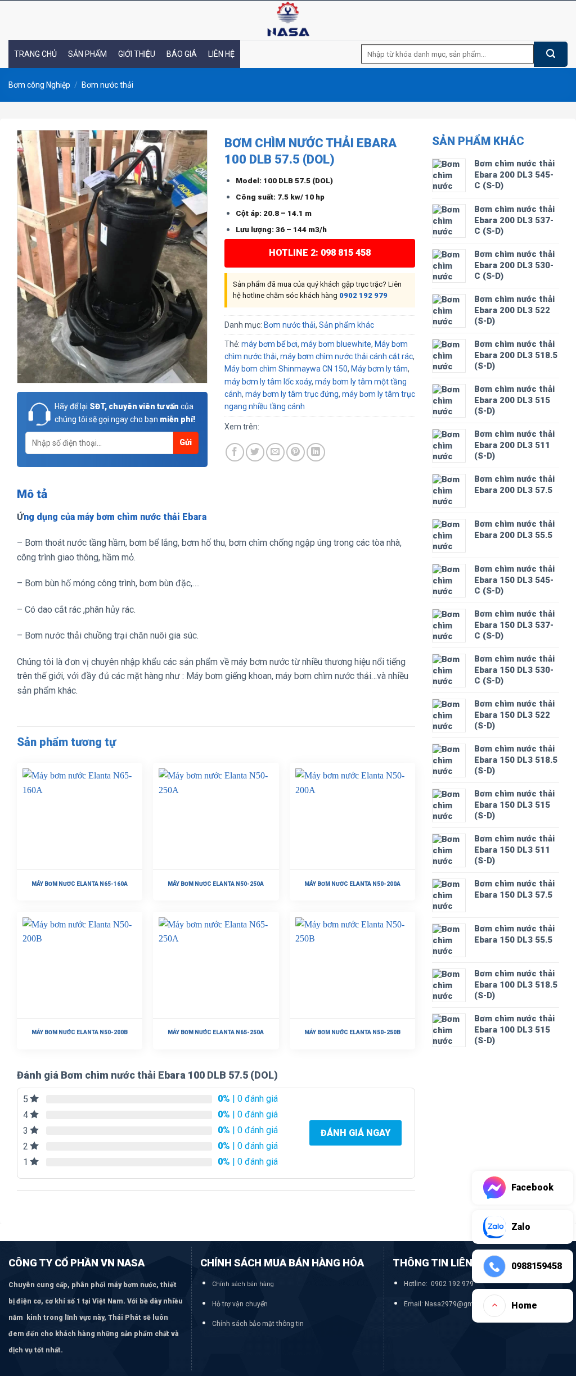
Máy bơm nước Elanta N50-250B (352, 1032)
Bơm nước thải (107, 84)
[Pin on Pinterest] (295, 452)
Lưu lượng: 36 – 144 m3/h (281, 229)
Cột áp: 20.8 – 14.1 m (274, 213)
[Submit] (551, 54)
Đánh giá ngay (355, 1133)
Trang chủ (35, 53)
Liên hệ (221, 53)
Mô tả (32, 494)
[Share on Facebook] (235, 452)
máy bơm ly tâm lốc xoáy (268, 381)
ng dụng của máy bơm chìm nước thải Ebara (115, 517)
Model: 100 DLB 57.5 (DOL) (284, 180)
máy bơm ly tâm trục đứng (292, 394)
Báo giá (181, 53)
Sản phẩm (87, 53)
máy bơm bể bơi (269, 344)
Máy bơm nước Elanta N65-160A (80, 884)
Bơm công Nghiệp (39, 84)
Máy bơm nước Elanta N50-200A (352, 884)
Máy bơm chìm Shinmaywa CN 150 (286, 368)
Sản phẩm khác (346, 324)
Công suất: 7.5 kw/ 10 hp (280, 196)
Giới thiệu (136, 53)
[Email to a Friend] (275, 452)
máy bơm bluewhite (336, 344)
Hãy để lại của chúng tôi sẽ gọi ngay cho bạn (125, 412)
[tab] (32, 494)
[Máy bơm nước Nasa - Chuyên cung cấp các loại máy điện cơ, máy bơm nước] (288, 20)
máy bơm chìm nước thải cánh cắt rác (346, 356)
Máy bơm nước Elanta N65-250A (216, 1032)
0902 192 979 (363, 295)
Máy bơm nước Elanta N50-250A (216, 884)
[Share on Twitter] (255, 452)
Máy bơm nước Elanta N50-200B (80, 1032)
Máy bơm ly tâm (379, 368)
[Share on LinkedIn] (316, 452)
